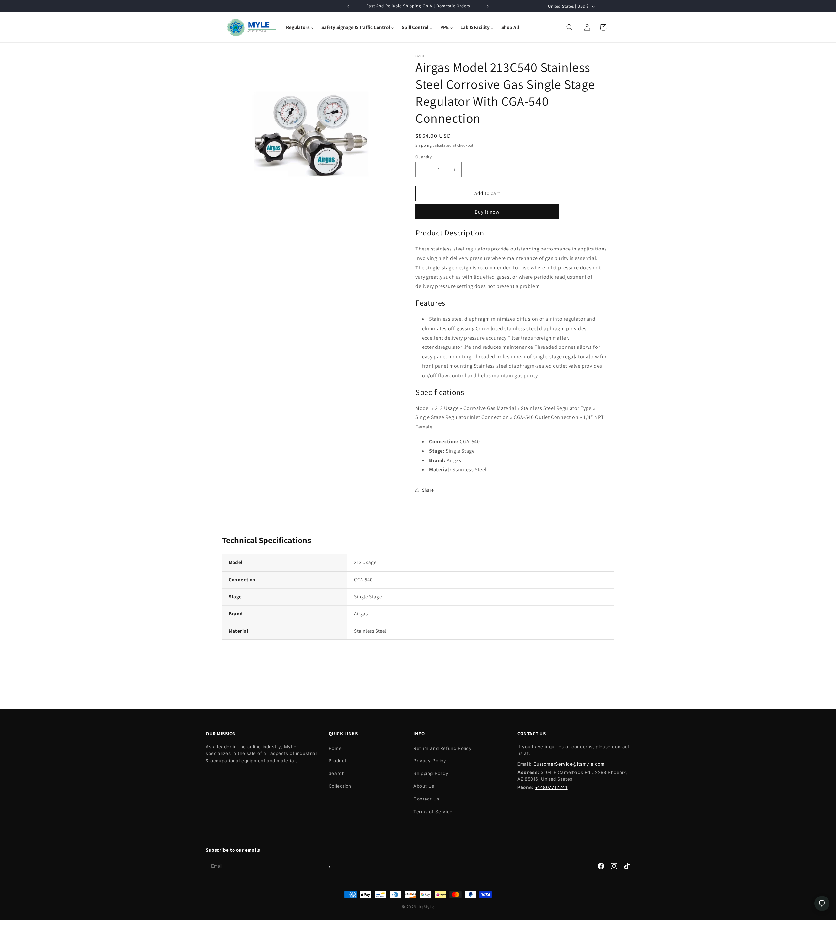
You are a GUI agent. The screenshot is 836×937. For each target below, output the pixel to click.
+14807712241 (551, 787)
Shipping (423, 145)
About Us (423, 786)
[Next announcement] (487, 6)
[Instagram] (614, 867)
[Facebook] (601, 867)
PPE (444, 27)
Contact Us (426, 798)
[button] (299, 27)
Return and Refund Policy (442, 748)
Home (335, 748)
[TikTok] (627, 867)
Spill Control (415, 27)
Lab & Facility (475, 27)
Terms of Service (433, 811)
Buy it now (487, 212)
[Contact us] (821, 903)
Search (337, 773)
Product (337, 760)
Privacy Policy (429, 760)
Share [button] (428, 490)
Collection (340, 786)
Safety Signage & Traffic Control (355, 27)
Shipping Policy (430, 773)
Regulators (298, 27)
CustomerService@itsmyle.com (569, 764)
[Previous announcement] (348, 6)
